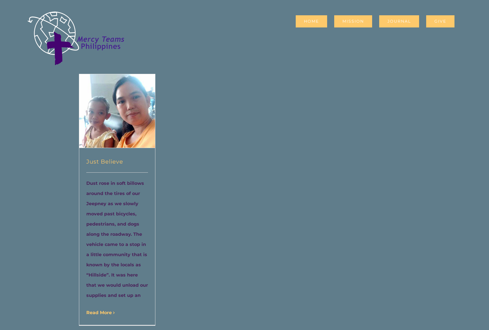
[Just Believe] (117, 111)
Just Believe (104, 161)
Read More (99, 312)
